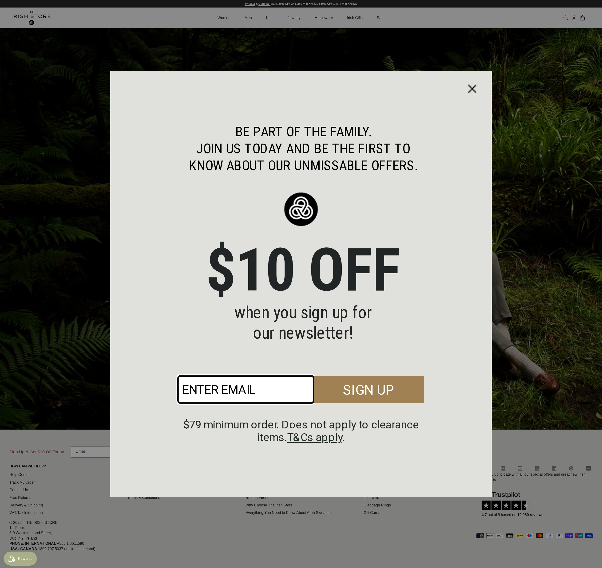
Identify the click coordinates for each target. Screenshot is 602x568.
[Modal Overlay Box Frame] (301, 284)
